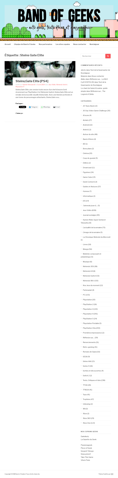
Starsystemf (86, 454)
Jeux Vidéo (52, 84)
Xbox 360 (87, 418)
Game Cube (87, 177)
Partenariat (87, 290)
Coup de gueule (89, 158)
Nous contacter (79, 44)
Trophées (86, 399)
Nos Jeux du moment (91, 285)
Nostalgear (94, 44)
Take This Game (87, 457)
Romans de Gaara (90, 352)
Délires (85, 163)
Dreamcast (87, 168)
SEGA (85, 357)
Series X (86, 366)
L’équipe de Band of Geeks (24, 44)
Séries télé (87, 361)
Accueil (8, 44)
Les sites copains (63, 44)
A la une (86, 115)
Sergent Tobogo (87, 451)
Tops (85, 395)
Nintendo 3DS (88, 266)
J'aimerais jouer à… (90, 206)
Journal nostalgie (89, 215)
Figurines (86, 172)
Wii (84, 409)
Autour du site (88, 134)
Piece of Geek (86, 448)
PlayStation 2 (88, 304)
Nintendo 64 (88, 271)
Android (86, 125)
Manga (85, 249)
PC (84, 295)
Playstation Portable (91, 323)
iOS (84, 201)
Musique (86, 262)
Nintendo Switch (61, 84)
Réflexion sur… (88, 338)
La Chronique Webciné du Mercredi (96, 237)
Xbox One (86, 423)
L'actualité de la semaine (92, 228)
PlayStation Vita (89, 328)
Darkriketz (85, 436)
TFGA (85, 385)
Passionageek (86, 445)
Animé (85, 130)
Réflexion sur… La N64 (99, 79)
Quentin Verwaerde (28, 84)
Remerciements (89, 342)
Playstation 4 (20, 87)
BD (84, 144)
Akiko (83, 79)
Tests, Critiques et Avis (92, 380)
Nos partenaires (45, 44)
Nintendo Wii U (89, 281)
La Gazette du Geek (88, 439)
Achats (85, 120)
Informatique (88, 196)
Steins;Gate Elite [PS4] (32, 81)
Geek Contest (88, 182)
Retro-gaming (88, 347)
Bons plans (87, 149)
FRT (112, 474)
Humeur (86, 191)
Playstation (87, 300)
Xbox (85, 414)
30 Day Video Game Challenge (95, 111)
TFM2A (86, 390)
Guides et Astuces (90, 187)
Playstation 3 (88, 309)
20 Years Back (88, 106)
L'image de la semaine (91, 232)
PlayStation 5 (88, 319)
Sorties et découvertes (92, 371)
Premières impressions (92, 333)
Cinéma (86, 153)
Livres (85, 244)
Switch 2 (86, 376)
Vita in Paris (85, 460)
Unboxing (86, 404)
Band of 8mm (88, 139)
